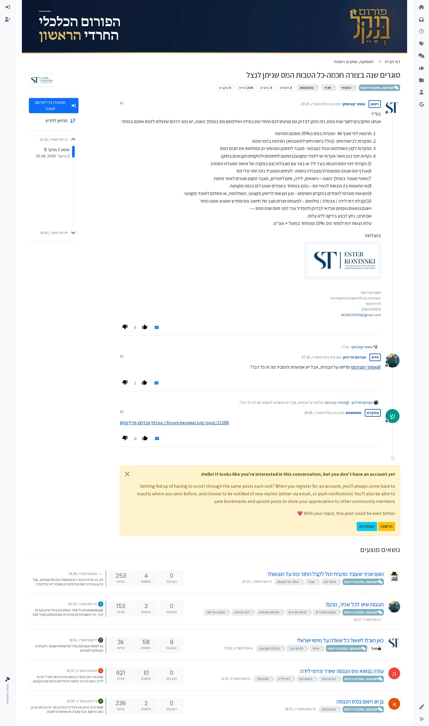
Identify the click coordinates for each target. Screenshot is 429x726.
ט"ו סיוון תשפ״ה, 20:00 (82, 701)
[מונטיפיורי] (100, 640)
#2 (121, 356)
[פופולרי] (421, 56)
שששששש (353, 412)
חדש (375, 357)
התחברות (366, 526)
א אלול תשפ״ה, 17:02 (238, 648)
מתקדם (373, 412)
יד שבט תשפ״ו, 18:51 (83, 640)
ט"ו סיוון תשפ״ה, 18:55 (300, 709)
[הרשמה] (7, 20)
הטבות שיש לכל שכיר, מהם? (354, 604)
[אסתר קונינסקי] (394, 643)
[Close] (127, 474)
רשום (375, 103)
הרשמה (387, 526)
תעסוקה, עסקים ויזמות (377, 87)
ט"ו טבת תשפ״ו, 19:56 (256, 581)
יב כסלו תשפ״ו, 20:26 (316, 103)
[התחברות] (7, 7)
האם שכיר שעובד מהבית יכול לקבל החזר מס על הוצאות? (325, 574)
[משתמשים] (421, 92)
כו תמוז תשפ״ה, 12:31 (235, 678)
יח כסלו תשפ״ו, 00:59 (82, 604)
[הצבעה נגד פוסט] (125, 328)
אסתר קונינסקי (353, 103)
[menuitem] (7, 7)
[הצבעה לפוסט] (145, 328)
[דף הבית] (421, 7)
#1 (121, 103)
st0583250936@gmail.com (361, 315)
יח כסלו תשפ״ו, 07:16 (317, 357)
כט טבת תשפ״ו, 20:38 (83, 573)
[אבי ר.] (100, 604)
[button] (421, 707)
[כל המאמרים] (421, 80)
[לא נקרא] (421, 20)
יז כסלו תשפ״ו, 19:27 (367, 619)
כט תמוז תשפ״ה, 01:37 (82, 670)
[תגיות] (421, 44)
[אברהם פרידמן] (394, 607)
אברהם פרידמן (354, 357)
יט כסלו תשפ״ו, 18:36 (320, 412)
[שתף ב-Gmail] (156, 327)
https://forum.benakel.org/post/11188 (190, 423)
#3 (121, 411)
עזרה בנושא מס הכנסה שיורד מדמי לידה (342, 671)
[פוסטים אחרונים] (421, 32)
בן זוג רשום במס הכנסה (360, 701)
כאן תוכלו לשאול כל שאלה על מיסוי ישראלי (340, 640)
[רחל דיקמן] (100, 573)
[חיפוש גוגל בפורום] (421, 105)
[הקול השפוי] (394, 576)
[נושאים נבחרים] (421, 68)
